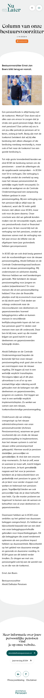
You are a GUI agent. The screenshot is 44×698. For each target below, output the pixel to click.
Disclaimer (31, 680)
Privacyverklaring (15, 680)
